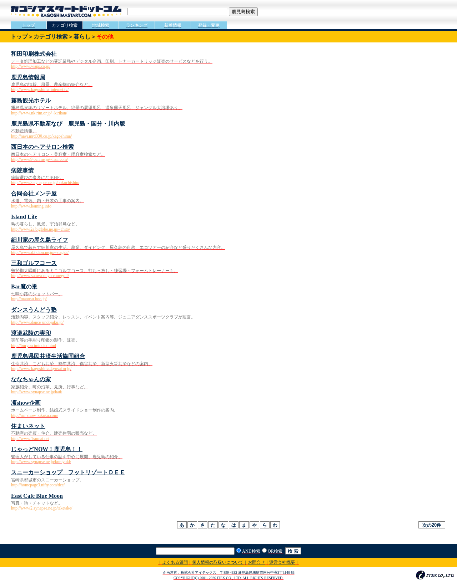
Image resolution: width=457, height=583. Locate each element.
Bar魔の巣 (24, 286)
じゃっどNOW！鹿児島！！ (46, 449)
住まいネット (28, 426)
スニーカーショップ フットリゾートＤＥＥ (68, 472)
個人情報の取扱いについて (217, 562)
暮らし (82, 37)
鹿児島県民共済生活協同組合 (48, 356)
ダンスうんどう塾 (34, 310)
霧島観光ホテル (31, 100)
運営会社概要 (282, 562)
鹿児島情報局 (28, 77)
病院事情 (22, 170)
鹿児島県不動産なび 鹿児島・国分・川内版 (68, 124)
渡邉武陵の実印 (31, 333)
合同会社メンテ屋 (34, 193)
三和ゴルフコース (34, 263)
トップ (19, 37)
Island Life (24, 217)
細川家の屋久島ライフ (39, 240)
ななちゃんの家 (31, 379)
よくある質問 (175, 562)
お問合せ (256, 562)
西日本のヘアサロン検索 (42, 147)
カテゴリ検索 (51, 37)
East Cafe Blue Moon (37, 496)
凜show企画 (26, 403)
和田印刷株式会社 (34, 54)
